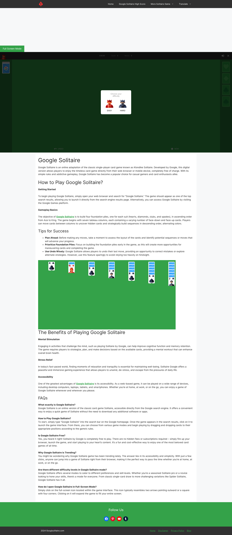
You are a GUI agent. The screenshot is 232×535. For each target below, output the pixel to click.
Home (111, 4)
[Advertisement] (80, 27)
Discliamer (163, 530)
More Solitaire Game (160, 4)
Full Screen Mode (12, 48)
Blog (189, 530)
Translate (183, 4)
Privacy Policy (177, 530)
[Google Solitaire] (41, 4)
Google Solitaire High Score (132, 4)
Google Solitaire (65, 216)
